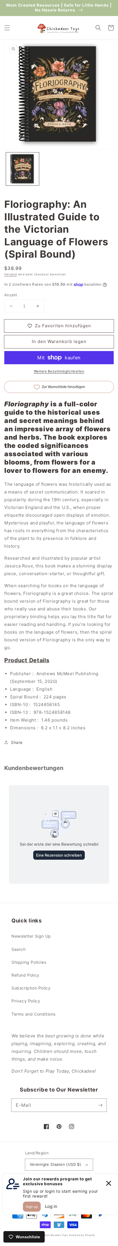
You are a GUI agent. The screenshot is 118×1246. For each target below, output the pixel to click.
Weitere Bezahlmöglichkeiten (59, 371)
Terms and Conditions (33, 1014)
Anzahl (10, 295)
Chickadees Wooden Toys (51, 1235)
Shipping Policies (28, 962)
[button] (7, 27)
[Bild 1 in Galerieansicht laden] (22, 169)
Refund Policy (25, 975)
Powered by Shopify (82, 1235)
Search (18, 949)
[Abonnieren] (100, 1105)
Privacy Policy (25, 1000)
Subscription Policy (30, 988)
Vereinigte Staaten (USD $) (55, 1164)
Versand (10, 274)
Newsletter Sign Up (31, 936)
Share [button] (17, 742)
